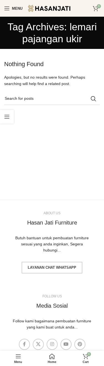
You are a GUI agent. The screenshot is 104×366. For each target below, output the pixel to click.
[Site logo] (53, 8)
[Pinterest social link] (79, 344)
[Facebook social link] (24, 344)
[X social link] (38, 344)
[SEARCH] (93, 98)
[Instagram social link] (52, 344)
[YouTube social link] (66, 344)
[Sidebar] (7, 117)
